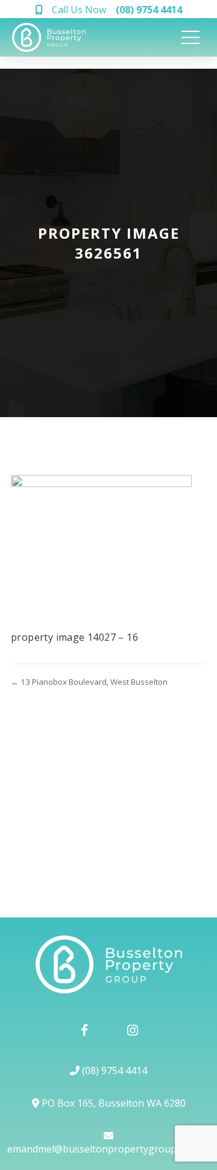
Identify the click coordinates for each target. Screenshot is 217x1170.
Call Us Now (117, 9)
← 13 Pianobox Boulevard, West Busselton (89, 681)
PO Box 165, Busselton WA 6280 (112, 1103)
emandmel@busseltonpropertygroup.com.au (108, 1149)
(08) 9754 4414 (113, 1070)
